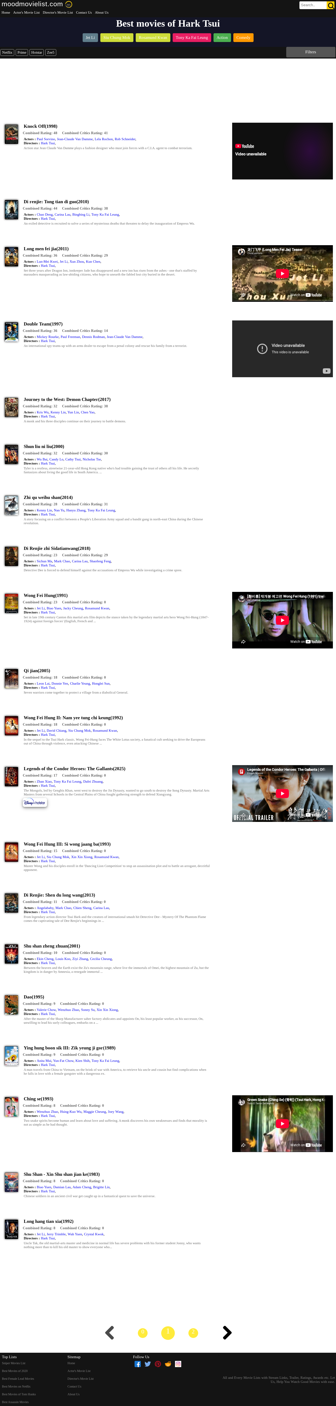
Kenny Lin (58, 412)
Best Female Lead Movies (18, 1378)
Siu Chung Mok (79, 730)
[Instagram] (178, 1364)
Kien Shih (82, 1061)
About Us (101, 12)
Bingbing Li (80, 214)
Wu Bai (42, 459)
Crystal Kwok (94, 1234)
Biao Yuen (54, 608)
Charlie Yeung (80, 683)
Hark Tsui (48, 143)
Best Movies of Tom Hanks (19, 1394)
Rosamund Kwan (97, 608)
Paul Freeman (70, 337)
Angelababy (45, 908)
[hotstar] (38, 806)
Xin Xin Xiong (81, 857)
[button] (40, 133)
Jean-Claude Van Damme (75, 139)
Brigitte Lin (101, 1187)
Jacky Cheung (73, 608)
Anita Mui (44, 1061)
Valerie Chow (46, 1010)
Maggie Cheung (94, 1112)
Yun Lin (73, 412)
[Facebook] (137, 1364)
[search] (316, 5)
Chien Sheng (82, 908)
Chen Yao (87, 412)
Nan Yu (59, 510)
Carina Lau (62, 214)
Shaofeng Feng (100, 561)
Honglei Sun (101, 683)
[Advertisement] (168, 87)
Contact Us (84, 12)
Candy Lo (56, 459)
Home (6, 12)
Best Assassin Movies (15, 1402)
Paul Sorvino (46, 139)
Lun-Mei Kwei (47, 261)
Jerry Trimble (56, 1234)
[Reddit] (168, 1364)
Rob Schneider (125, 139)
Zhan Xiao (44, 781)
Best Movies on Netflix (16, 1386)
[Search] (330, 5)
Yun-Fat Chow (63, 1061)
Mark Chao (62, 561)
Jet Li (64, 261)
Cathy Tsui (73, 459)
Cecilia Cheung (101, 959)
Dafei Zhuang (93, 781)
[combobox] (308, 5)
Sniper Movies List (13, 1363)
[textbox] (308, 5)
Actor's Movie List (26, 12)
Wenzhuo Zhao (68, 1010)
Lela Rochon (104, 139)
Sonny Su (88, 1010)
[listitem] (90, 38)
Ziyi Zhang (80, 959)
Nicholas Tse (92, 459)
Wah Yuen (75, 1234)
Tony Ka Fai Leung (105, 214)
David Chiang (56, 730)
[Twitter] (147, 1364)
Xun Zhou (77, 261)
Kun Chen (93, 261)
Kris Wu (43, 412)
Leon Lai (43, 683)
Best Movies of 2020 (15, 1371)
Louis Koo (62, 959)
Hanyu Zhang (76, 510)
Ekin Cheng (45, 959)
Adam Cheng (82, 1187)
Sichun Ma (44, 561)
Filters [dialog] (310, 51)
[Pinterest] (158, 1364)
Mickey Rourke (48, 337)
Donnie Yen (60, 683)
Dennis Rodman (93, 337)
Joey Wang (115, 1112)
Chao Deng (45, 214)
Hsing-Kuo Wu (70, 1112)
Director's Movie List (58, 12)
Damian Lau (62, 1187)
